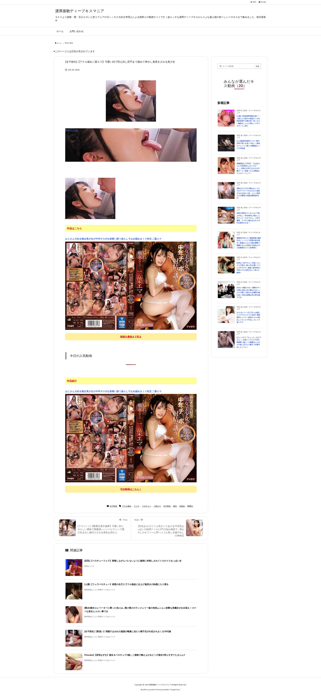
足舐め (182, 506)
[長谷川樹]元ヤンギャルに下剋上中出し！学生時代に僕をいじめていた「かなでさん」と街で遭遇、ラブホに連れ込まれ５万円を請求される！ (248, 218)
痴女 (175, 506)
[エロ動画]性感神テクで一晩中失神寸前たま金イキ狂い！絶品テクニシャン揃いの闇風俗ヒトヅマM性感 (248, 144)
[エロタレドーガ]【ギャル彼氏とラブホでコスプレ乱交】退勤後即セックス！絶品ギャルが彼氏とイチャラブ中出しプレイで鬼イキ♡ (248, 317)
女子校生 (70, 43)
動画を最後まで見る (130, 336)
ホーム (59, 43)
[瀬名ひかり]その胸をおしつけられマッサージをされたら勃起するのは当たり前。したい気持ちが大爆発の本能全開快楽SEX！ (248, 193)
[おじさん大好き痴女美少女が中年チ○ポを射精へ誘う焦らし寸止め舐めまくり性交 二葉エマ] (131, 286)
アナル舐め (126, 506)
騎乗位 (190, 506)
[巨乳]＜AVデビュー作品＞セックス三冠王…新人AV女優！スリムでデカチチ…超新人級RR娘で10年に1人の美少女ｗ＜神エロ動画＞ (248, 268)
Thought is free (175, 689)
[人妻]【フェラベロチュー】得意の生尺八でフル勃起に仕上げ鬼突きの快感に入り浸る (126, 584)
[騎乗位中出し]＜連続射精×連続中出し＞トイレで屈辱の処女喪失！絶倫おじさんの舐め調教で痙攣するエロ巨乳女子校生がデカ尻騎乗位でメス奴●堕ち (249, 243)
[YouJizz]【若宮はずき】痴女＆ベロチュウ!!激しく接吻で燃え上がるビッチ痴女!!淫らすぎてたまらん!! (134, 655)
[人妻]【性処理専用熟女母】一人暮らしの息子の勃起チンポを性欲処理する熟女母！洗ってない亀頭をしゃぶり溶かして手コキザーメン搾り (248, 121)
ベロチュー (146, 506)
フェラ (136, 506)
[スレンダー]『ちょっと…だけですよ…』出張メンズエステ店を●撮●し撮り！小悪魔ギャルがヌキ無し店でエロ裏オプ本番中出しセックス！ (249, 342)
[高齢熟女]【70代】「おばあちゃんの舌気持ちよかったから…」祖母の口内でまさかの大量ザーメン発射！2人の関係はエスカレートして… (248, 168)
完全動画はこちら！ (130, 489)
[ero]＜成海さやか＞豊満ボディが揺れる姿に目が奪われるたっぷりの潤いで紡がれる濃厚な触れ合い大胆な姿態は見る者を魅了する (249, 292)
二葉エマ (157, 506)
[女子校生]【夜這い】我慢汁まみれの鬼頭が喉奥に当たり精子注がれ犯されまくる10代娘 (127, 631)
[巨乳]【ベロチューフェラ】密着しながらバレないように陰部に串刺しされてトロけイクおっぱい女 (133, 561)
